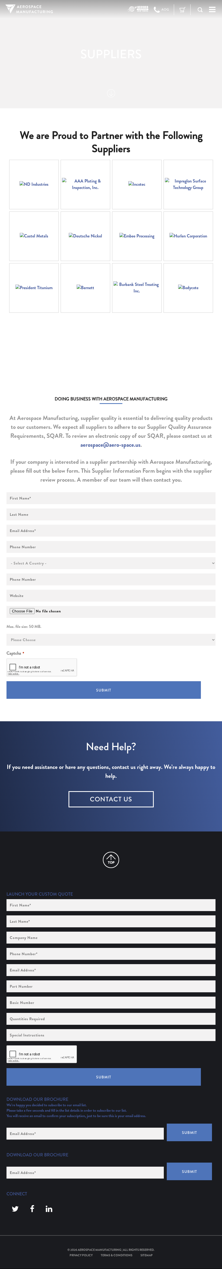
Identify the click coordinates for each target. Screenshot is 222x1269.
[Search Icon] (200, 9)
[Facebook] (32, 1209)
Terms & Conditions (116, 1255)
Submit (103, 690)
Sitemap (147, 1255)
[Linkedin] (49, 1209)
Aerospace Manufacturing (99, 1250)
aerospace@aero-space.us (110, 445)
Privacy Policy (81, 1255)
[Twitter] (15, 1209)
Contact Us (111, 799)
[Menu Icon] (212, 10)
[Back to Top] (111, 860)
